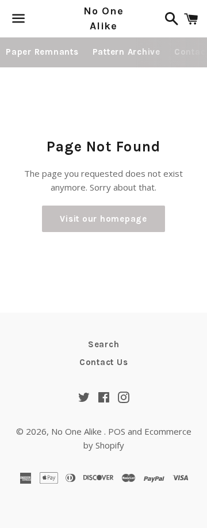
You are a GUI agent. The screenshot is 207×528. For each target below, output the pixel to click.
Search (104, 344)
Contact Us (103, 362)
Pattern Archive (126, 52)
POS (116, 431)
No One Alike (103, 18)
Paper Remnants (42, 52)
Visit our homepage (103, 219)
